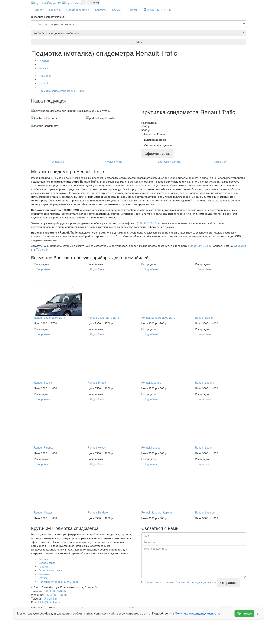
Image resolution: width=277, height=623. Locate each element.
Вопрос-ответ (47, 562)
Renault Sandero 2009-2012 (158, 317)
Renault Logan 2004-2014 (49, 317)
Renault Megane (151, 382)
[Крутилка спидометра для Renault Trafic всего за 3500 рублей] (32, 107)
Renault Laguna (204, 382)
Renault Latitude (205, 512)
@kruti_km (50, 598)
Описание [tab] (58, 161)
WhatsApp (240, 246)
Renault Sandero (98, 512)
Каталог (39, 10)
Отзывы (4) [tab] (220, 161)
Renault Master (43, 512)
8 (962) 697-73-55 (158, 10)
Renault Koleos (97, 447)
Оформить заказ (157, 153)
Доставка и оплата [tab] (169, 161)
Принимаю (244, 613)
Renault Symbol (97, 382)
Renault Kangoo (151, 447)
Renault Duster (204, 317)
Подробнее (43, 269)
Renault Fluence (44, 447)
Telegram (42, 249)
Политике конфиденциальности (197, 613)
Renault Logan (204, 447)
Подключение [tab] (113, 161)
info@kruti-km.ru (50, 602)
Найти (138, 42)
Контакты (100, 10)
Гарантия (55, 10)
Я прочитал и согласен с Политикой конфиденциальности (180, 582)
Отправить (228, 582)
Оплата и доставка (78, 10)
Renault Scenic (43, 382)
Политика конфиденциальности (58, 581)
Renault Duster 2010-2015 (103, 317)
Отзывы (117, 10)
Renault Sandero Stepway (156, 512)
